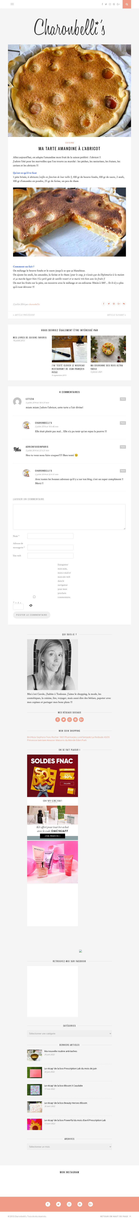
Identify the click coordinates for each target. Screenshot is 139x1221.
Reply (123, 399)
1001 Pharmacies (68, 737)
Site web (17, 555)
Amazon (51, 740)
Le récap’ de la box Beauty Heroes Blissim (65, 1102)
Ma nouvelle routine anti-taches (60, 1051)
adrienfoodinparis (37, 446)
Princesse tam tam (36, 740)
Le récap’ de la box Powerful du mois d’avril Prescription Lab (75, 1120)
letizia (30, 398)
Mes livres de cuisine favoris (30, 337)
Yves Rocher (52, 737)
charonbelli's (43, 422)
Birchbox (31, 737)
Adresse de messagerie (19, 545)
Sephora (41, 737)
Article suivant (116, 315)
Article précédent (24, 315)
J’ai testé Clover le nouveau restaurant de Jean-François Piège (68, 369)
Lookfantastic (84, 737)
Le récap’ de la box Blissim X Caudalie (63, 1085)
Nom (16, 536)
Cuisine (69, 142)
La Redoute (97, 737)
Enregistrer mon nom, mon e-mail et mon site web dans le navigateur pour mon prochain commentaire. (64, 581)
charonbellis (34, 304)
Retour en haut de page (114, 1216)
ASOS (107, 737)
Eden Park (81, 740)
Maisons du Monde (66, 740)
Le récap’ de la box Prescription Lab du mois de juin (70, 1068)
